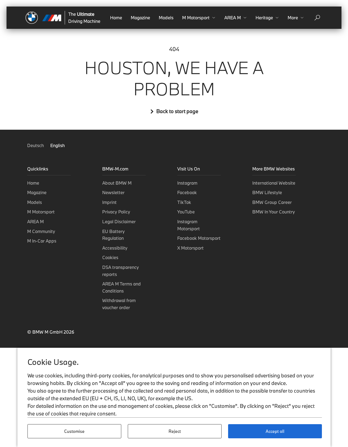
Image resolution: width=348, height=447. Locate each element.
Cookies (110, 257)
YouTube (186, 212)
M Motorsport (41, 212)
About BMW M (117, 183)
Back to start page (177, 111)
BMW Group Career (272, 202)
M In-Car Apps (41, 241)
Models (166, 17)
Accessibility (115, 248)
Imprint (109, 202)
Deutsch (36, 145)
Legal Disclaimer (119, 221)
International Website (273, 183)
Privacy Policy (116, 212)
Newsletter (113, 192)
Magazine (140, 17)
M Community (41, 231)
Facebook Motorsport (198, 238)
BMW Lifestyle (267, 192)
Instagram (187, 183)
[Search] (317, 17)
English (57, 145)
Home (116, 17)
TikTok (184, 202)
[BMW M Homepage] (43, 17)
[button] (199, 17)
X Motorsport (190, 248)
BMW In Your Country (273, 212)
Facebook (187, 192)
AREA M (35, 221)
